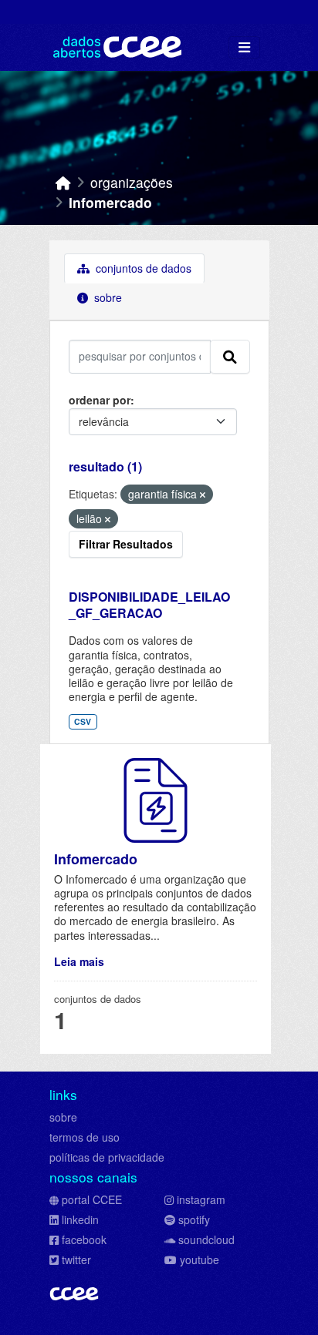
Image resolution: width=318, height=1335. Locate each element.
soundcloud (206, 1239)
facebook (84, 1239)
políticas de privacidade (106, 1157)
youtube (199, 1259)
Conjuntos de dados (142, 268)
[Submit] (230, 357)
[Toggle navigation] (244, 47)
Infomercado (110, 202)
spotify (194, 1219)
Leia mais (79, 961)
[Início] (63, 182)
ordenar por (99, 400)
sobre (63, 1117)
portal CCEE (92, 1199)
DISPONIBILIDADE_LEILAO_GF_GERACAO (149, 605)
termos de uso (84, 1137)
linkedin (80, 1219)
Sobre (106, 297)
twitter (76, 1259)
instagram (201, 1199)
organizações (131, 182)
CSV (82, 721)
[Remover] (202, 494)
